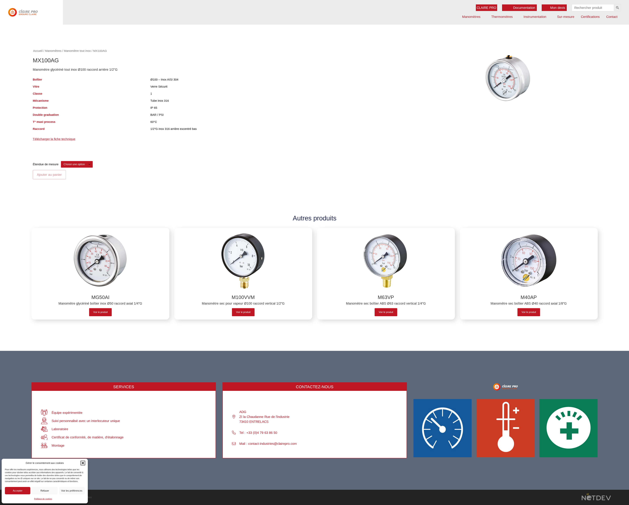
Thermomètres (502, 17)
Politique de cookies (43, 499)
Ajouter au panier (49, 174)
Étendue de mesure (45, 164)
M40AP (529, 297)
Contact (612, 17)
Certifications (590, 17)
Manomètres (471, 17)
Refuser (44, 490)
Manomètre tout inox (77, 50)
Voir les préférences (71, 490)
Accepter (17, 490)
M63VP (386, 297)
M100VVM (243, 297)
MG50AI (100, 297)
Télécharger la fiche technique (54, 139)
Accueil (38, 50)
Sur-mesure (565, 17)
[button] (83, 463)
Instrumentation (535, 17)
